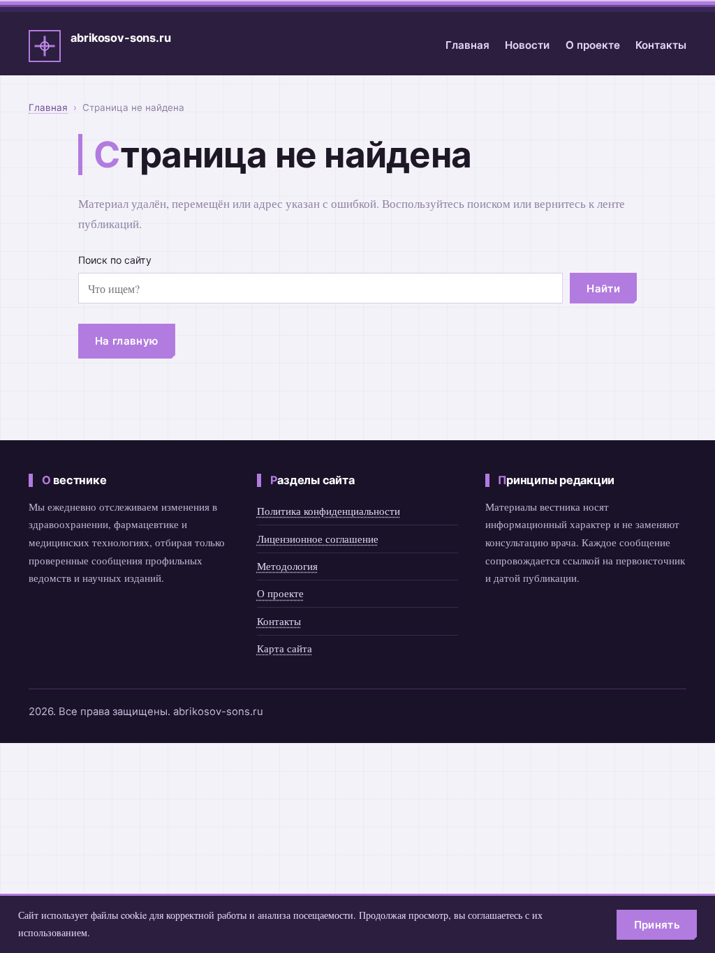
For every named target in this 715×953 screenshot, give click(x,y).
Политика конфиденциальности (328, 511)
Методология (287, 566)
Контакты (660, 45)
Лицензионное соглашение (317, 539)
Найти (603, 288)
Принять (657, 924)
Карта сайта (284, 648)
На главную (126, 340)
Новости (527, 45)
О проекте (593, 45)
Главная (467, 45)
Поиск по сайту (115, 260)
